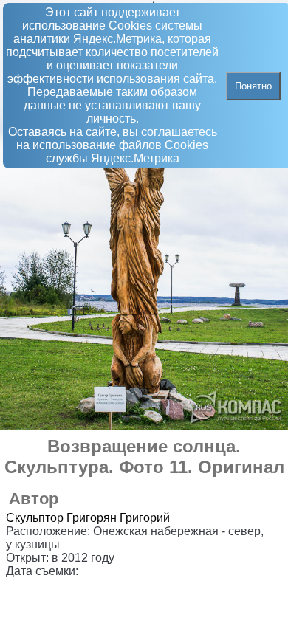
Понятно (253, 86)
